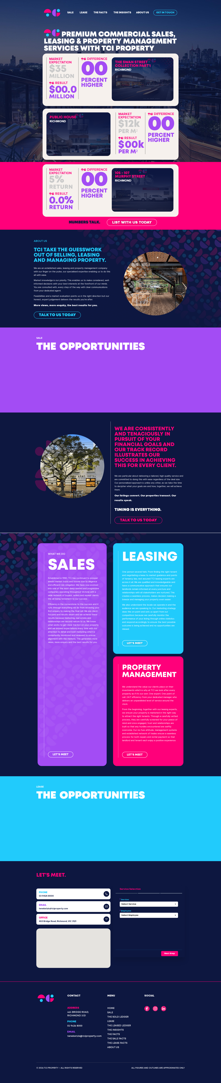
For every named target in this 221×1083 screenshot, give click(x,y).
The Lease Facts (117, 1043)
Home (110, 1008)
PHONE (43, 892)
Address (73, 1008)
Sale (70, 12)
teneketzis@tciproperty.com (53, 908)
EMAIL (42, 905)
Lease (83, 12)
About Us (142, 12)
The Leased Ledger (119, 1026)
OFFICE (43, 918)
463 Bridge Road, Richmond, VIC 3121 (57, 921)
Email (71, 1032)
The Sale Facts (116, 1039)
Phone (71, 1021)
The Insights (122, 12)
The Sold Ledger (118, 1017)
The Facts (100, 12)
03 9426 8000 (46, 896)
